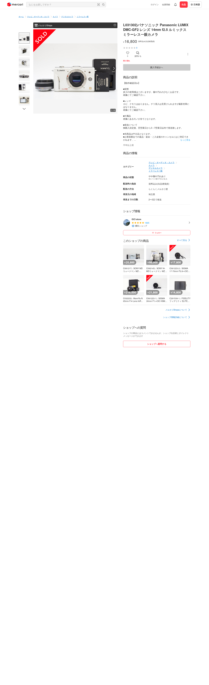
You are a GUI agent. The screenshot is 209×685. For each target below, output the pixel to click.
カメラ (55, 16)
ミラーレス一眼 (83, 16)
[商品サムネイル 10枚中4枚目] (24, 75)
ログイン (155, 4)
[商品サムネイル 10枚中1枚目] (24, 38)
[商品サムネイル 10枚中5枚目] (24, 87)
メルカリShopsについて (176, 309)
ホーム (21, 16)
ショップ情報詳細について (175, 317)
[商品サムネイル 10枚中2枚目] (24, 50)
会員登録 (166, 4)
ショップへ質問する (156, 343)
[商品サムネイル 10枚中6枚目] (24, 100)
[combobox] (66, 4)
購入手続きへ (156, 67)
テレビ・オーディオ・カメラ (38, 16)
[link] (183, 240)
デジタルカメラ (67, 16)
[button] (98, 4)
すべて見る (182, 240)
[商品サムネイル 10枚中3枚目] (24, 62)
